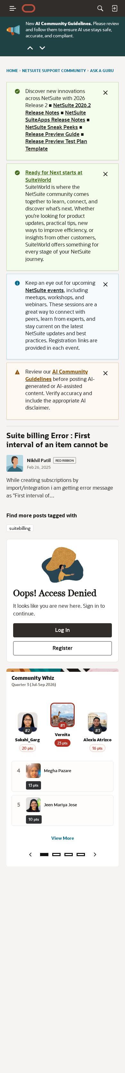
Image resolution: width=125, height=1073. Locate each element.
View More (62, 838)
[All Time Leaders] (81, 854)
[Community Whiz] (44, 854)
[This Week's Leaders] (56, 854)
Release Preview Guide (52, 134)
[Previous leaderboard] (30, 854)
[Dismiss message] (105, 93)
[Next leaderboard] (94, 854)
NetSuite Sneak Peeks (51, 127)
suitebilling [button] (19, 528)
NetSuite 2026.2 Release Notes (58, 109)
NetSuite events (44, 290)
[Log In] (114, 8)
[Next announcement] (42, 47)
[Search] (100, 8)
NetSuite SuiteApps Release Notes (55, 116)
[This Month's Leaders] (68, 854)
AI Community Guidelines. (63, 23)
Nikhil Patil (39, 460)
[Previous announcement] (30, 47)
